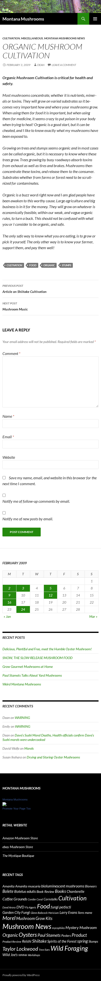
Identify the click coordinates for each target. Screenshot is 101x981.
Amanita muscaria (27, 886)
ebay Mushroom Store (17, 847)
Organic (49, 265)
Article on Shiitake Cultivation (24, 289)
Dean (40, 65)
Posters (66, 936)
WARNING (22, 717)
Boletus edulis (25, 891)
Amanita (8, 886)
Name (8, 416)
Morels (29, 748)
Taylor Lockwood (20, 949)
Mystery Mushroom (81, 927)
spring (82, 941)
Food (33, 265)
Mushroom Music (15, 306)
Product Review (11, 941)
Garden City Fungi (16, 912)
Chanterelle (75, 891)
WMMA (22, 955)
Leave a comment (64, 65)
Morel (8, 918)
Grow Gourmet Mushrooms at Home (27, 666)
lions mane (85, 913)
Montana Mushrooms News (64, 38)
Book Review (45, 891)
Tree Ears (44, 949)
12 (50, 595)
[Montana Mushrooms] (4, 803)
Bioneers (91, 886)
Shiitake (39, 941)
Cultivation (11, 38)
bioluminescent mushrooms (62, 886)
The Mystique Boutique (18, 855)
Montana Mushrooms (23, 18)
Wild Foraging (69, 948)
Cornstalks (51, 899)
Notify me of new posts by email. (27, 518)
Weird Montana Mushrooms (21, 684)
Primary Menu (95, 19)
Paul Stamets (49, 935)
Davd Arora (9, 907)
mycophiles (58, 927)
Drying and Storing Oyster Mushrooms (53, 757)
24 (23, 609)
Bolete (7, 891)
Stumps (66, 265)
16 (9, 602)
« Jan (7, 616)
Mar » (93, 616)
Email (8, 436)
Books (60, 891)
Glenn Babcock (39, 912)
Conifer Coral (35, 899)
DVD (20, 907)
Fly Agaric (30, 907)
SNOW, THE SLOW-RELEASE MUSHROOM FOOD (37, 658)
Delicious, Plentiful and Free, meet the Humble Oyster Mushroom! (47, 649)
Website (8, 457)
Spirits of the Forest (61, 941)
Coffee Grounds (14, 898)
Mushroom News (26, 926)
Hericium (53, 912)
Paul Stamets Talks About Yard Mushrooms (32, 675)
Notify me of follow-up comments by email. (36, 501)
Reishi (26, 941)
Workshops (34, 955)
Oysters (28, 934)
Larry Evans (68, 912)
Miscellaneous (32, 38)
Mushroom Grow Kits (34, 918)
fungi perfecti (61, 907)
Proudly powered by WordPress (21, 975)
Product (79, 935)
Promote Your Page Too (16, 808)
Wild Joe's (10, 954)
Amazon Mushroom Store (20, 838)
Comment (11, 353)
